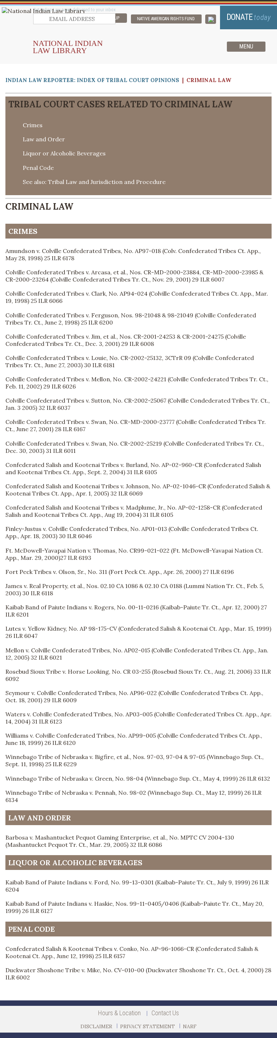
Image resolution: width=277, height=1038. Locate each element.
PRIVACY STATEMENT (147, 1026)
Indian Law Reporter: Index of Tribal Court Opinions (92, 80)
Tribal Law (62, 181)
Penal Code (38, 167)
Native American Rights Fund (166, 18)
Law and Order (44, 139)
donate (249, 17)
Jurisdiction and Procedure (128, 181)
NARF (190, 1026)
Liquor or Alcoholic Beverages (64, 153)
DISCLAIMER (96, 1026)
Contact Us (165, 1013)
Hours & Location (119, 1013)
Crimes (33, 125)
